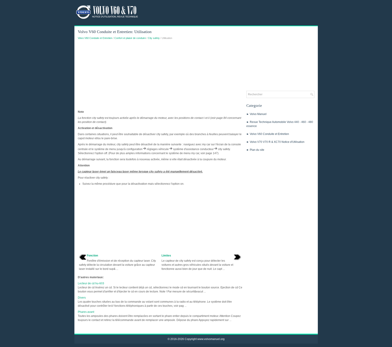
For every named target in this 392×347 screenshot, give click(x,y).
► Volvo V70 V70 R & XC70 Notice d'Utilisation (275, 142)
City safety (154, 38)
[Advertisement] (160, 76)
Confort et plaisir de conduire (130, 38)
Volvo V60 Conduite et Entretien (95, 38)
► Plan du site (255, 149)
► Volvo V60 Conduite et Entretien (267, 134)
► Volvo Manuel (256, 114)
